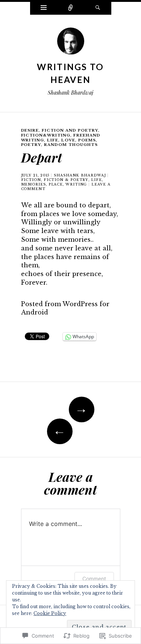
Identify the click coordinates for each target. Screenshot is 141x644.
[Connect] (70, 8)
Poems (87, 140)
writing (76, 184)
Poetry (31, 144)
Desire (30, 130)
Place (56, 184)
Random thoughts (71, 144)
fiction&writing (46, 135)
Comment (94, 578)
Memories (33, 184)
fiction (31, 180)
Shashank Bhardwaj (80, 175)
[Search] (97, 8)
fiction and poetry (70, 130)
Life (52, 140)
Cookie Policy (49, 613)
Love (68, 140)
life (96, 180)
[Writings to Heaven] (70, 43)
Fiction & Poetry (66, 180)
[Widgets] (43, 8)
